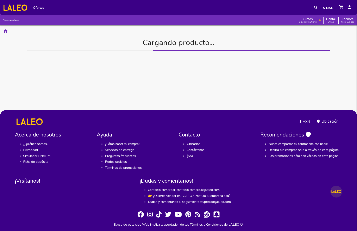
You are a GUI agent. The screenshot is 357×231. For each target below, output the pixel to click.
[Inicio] (15, 7)
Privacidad (30, 150)
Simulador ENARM (36, 156)
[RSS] (197, 215)
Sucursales (11, 20)
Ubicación (329, 121)
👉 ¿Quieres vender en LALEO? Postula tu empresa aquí (189, 196)
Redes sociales (116, 161)
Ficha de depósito (36, 161)
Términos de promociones (123, 167)
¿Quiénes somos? (36, 144)
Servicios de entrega (119, 150)
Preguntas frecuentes (120, 156)
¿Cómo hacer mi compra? (122, 144)
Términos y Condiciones (206, 224)
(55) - (191, 156)
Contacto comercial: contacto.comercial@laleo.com (184, 190)
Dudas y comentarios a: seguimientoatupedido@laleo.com (189, 202)
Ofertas (38, 7)
